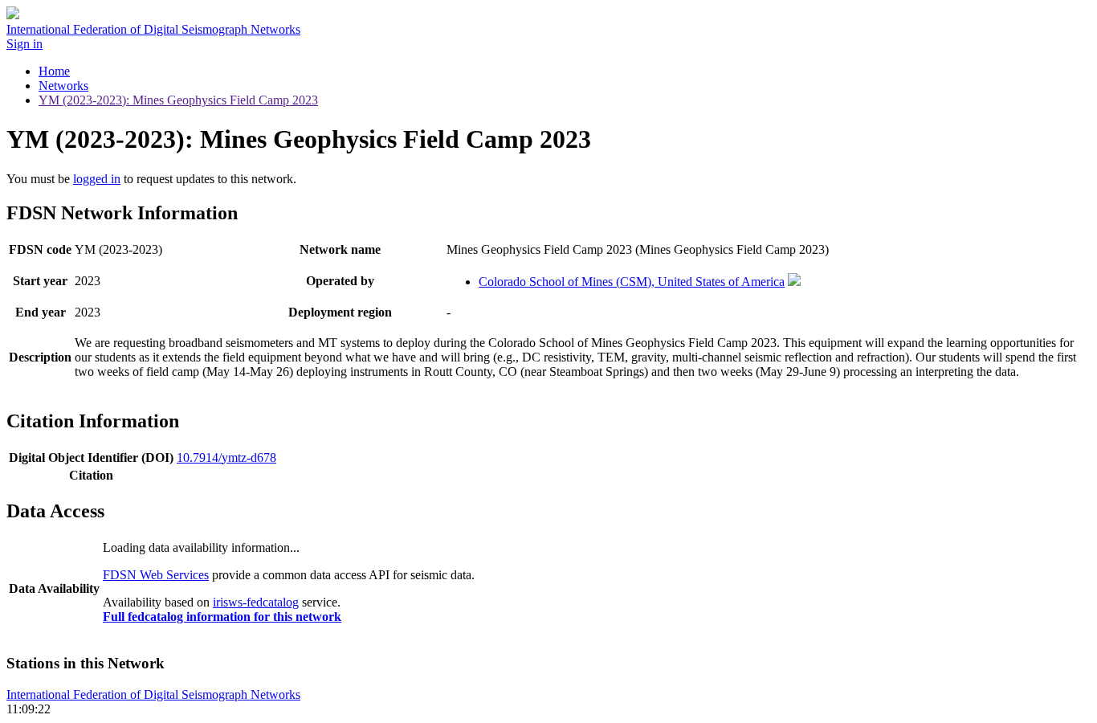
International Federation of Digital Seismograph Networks (153, 694)
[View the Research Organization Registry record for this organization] (794, 281)
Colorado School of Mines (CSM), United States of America (632, 281)
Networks (63, 85)
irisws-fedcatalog (256, 602)
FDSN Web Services (156, 575)
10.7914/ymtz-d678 (226, 457)
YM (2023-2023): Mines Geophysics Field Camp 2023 (178, 100)
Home (54, 71)
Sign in (24, 44)
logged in (96, 179)
